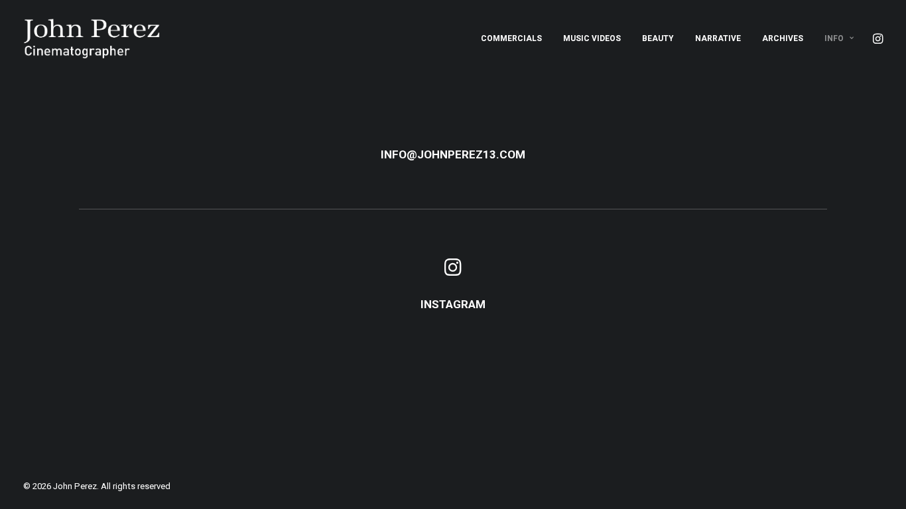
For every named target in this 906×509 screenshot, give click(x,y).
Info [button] (834, 38)
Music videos (592, 38)
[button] (877, 38)
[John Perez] (92, 38)
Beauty (658, 38)
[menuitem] (511, 38)
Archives (782, 38)
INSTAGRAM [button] (453, 304)
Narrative (718, 38)
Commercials (511, 38)
